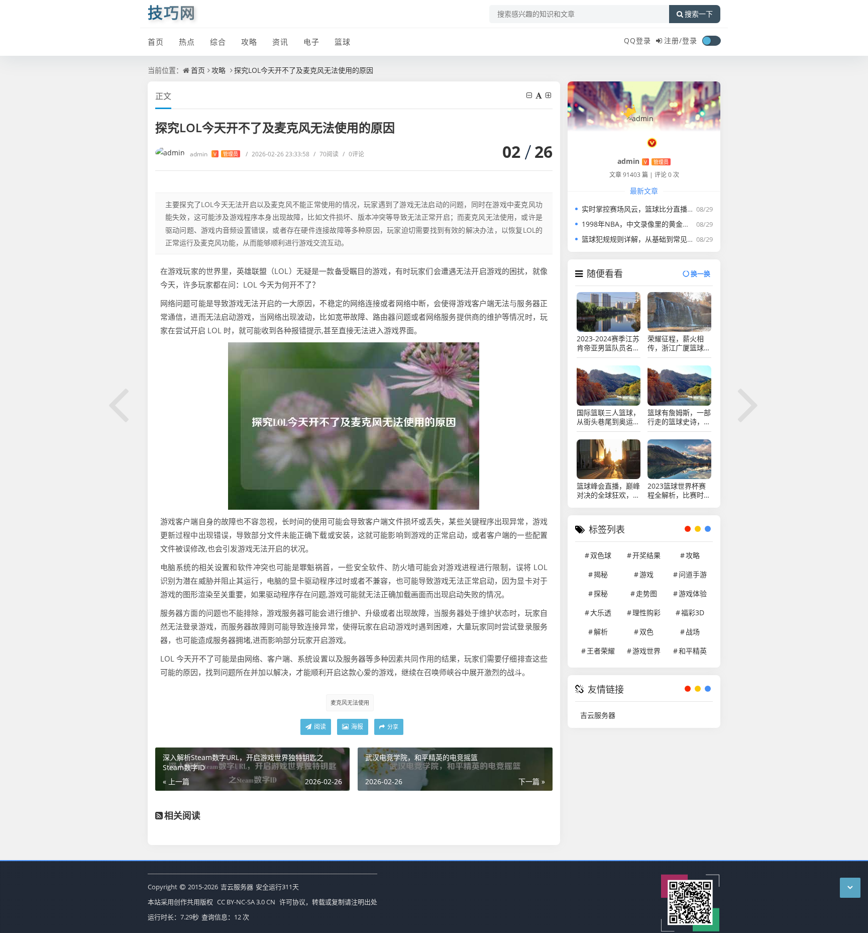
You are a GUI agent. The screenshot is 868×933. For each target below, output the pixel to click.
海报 (356, 726)
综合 (218, 42)
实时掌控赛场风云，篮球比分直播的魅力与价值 (655, 209)
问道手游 (693, 574)
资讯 (280, 42)
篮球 (343, 42)
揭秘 (601, 574)
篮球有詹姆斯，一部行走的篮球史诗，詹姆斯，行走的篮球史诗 (679, 417)
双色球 (600, 555)
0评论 (353, 154)
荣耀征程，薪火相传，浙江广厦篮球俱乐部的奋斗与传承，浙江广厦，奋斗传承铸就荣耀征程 (679, 343)
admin (214, 154)
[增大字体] (549, 95)
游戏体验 (693, 593)
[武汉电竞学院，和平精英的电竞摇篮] (749, 403)
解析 (601, 631)
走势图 (646, 593)
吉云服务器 (597, 715)
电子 (311, 42)
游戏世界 (646, 651)
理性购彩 (646, 612)
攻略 (249, 42)
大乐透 (600, 612)
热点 (187, 42)
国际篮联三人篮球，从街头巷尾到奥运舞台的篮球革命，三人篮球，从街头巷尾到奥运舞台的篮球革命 (608, 417)
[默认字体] (539, 95)
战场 (693, 631)
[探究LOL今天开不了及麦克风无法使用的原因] (353, 425)
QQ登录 (637, 40)
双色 (646, 631)
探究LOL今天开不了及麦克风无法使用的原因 (303, 70)
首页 (156, 42)
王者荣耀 (601, 651)
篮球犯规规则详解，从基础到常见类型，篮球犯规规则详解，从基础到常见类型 (705, 239)
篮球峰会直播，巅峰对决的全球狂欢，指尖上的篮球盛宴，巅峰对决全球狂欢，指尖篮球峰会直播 (608, 491)
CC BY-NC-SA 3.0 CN (246, 901)
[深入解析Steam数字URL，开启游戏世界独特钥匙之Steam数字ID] (119, 403)
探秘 (601, 593)
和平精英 (693, 651)
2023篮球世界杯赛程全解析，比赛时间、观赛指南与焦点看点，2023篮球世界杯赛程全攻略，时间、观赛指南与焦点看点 (679, 491)
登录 (689, 40)
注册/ (673, 40)
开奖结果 (646, 555)
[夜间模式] (711, 41)
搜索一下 (699, 14)
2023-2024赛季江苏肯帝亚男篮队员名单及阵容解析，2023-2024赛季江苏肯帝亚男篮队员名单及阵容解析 (608, 343)
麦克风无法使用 (350, 702)
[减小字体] (529, 95)
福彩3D (692, 612)
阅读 (319, 726)
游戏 (646, 574)
